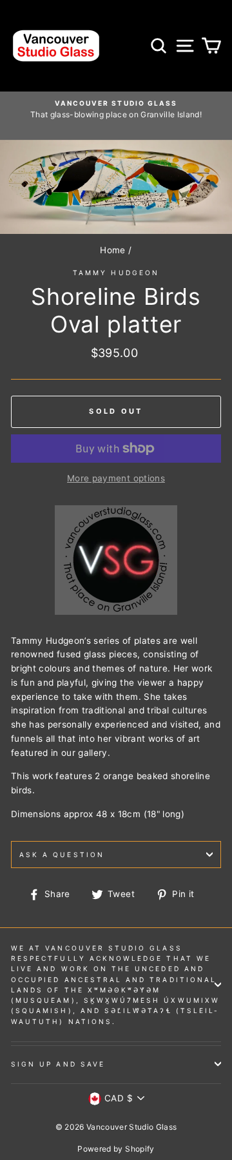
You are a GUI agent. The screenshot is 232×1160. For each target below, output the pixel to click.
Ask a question (61, 854)
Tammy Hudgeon (116, 272)
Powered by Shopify (115, 1149)
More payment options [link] (116, 478)
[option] (116, 109)
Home (112, 250)
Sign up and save (58, 1064)
